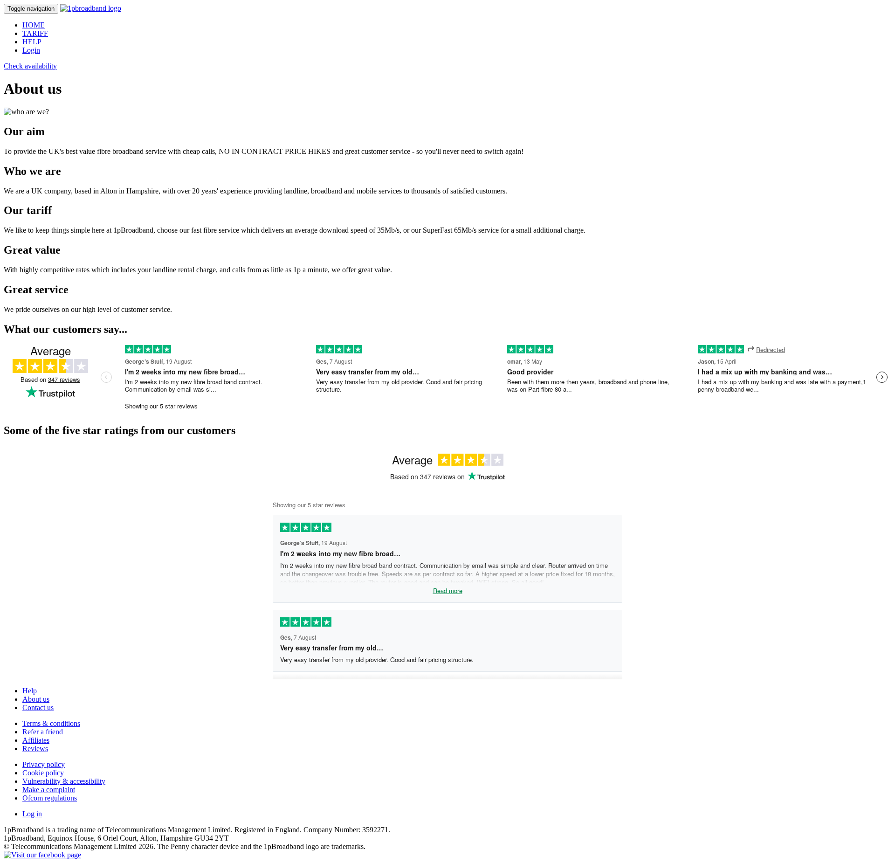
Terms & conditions (51, 723)
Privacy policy (43, 764)
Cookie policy (43, 773)
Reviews (35, 749)
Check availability (30, 66)
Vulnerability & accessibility (63, 781)
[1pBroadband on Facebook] (42, 855)
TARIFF (35, 33)
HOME (33, 25)
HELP (31, 42)
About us (35, 699)
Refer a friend (42, 732)
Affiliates (35, 740)
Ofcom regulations (49, 798)
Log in (32, 814)
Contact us (38, 707)
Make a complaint (48, 790)
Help (29, 691)
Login (31, 50)
